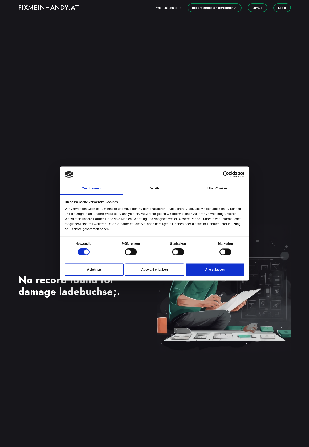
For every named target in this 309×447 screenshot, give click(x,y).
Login (282, 8)
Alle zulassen (215, 269)
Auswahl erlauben (154, 269)
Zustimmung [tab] (91, 188)
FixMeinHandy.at (48, 7)
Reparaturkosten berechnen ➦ (214, 8)
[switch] (131, 252)
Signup (257, 8)
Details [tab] (154, 188)
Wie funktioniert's (168, 7)
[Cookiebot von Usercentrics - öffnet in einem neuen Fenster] (226, 174)
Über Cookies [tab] (217, 188)
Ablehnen (94, 269)
